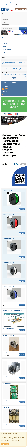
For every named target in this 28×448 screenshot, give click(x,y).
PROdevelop (5, 207)
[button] (3, 32)
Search (24, 28)
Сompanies (4, 43)
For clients (4, 40)
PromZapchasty (6, 352)
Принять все (5, 444)
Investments (5, 19)
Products (4, 14)
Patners (4, 46)
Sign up (11, 2)
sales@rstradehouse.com (8, 4)
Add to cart (21, 209)
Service (4, 16)
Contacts (4, 52)
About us (4, 37)
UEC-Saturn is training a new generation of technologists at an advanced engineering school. (13, 69)
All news (14, 78)
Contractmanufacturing (5, 23)
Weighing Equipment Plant (8, 328)
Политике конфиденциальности (8, 441)
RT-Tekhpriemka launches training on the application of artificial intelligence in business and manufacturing (14, 75)
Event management (6, 49)
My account (4, 2)
